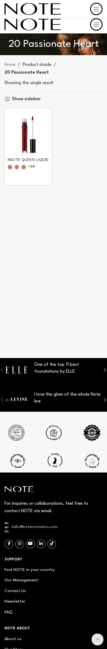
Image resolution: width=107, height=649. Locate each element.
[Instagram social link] (19, 544)
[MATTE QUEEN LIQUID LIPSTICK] (28, 131)
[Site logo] (32, 24)
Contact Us (15, 591)
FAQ (8, 612)
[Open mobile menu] (96, 24)
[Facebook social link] (8, 544)
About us (12, 639)
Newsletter (14, 601)
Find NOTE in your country (29, 570)
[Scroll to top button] (97, 639)
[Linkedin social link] (41, 544)
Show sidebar (26, 99)
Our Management (21, 580)
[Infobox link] (53, 435)
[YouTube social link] (30, 544)
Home (9, 65)
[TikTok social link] (51, 544)
